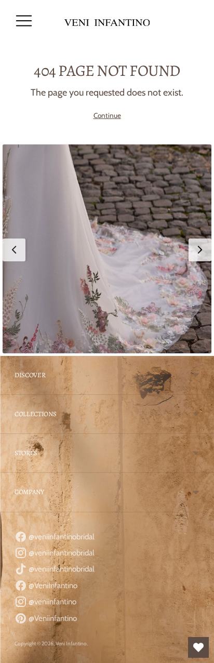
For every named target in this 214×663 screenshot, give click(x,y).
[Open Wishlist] (198, 647)
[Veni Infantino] (107, 21)
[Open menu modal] (23, 20)
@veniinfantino (51, 601)
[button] (107, 248)
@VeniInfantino (52, 585)
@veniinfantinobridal (61, 536)
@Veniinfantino (52, 618)
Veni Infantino (71, 643)
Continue (107, 115)
